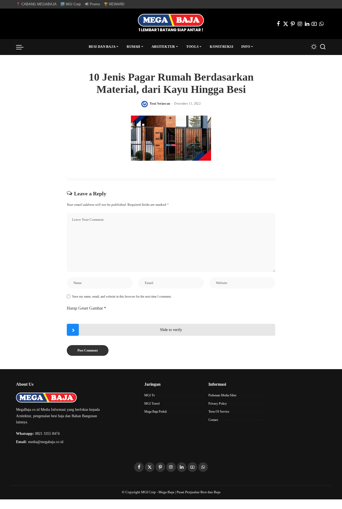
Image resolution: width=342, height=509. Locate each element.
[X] (285, 23)
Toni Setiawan (160, 103)
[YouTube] (314, 23)
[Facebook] (278, 23)
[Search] (323, 47)
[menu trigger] (22, 47)
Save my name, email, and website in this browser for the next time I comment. (122, 296)
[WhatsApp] (321, 23)
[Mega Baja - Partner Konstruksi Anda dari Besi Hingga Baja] (171, 24)
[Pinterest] (293, 23)
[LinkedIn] (307, 23)
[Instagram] (300, 23)
